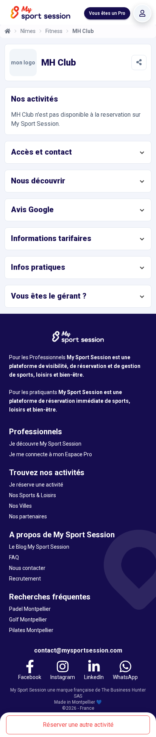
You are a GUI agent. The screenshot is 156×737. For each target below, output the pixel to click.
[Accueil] (8, 31)
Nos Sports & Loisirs (32, 495)
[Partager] (139, 62)
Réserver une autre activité (78, 724)
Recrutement (25, 579)
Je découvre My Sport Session (45, 444)
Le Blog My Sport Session (39, 547)
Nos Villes (20, 506)
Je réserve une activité (36, 485)
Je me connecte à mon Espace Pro (50, 454)
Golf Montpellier (28, 620)
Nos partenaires (28, 516)
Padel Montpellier (30, 609)
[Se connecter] (142, 13)
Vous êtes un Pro (107, 13)
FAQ (14, 557)
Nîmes (28, 31)
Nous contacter (27, 568)
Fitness (53, 31)
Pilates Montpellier (31, 630)
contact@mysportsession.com (78, 650)
